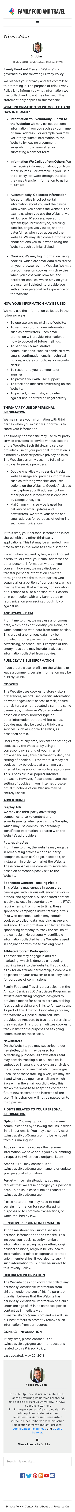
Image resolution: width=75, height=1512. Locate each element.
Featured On (61, 1506)
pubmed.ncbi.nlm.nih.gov (29, 1428)
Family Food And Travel (37, 11)
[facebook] (22, 1475)
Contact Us (31, 1506)
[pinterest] (35, 1475)
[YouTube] (46, 1475)
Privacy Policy (14, 1506)
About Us (46, 1506)
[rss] (40, 1475)
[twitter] (29, 1475)
